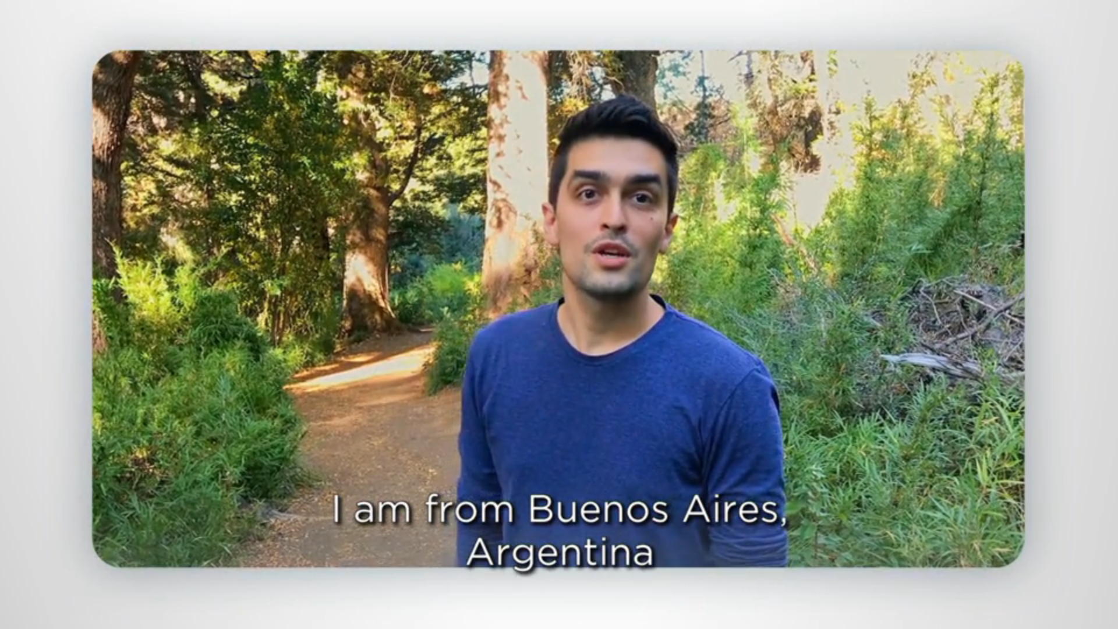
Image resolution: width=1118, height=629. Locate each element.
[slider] (582, 618)
